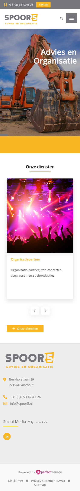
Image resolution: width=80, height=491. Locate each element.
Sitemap (40, 485)
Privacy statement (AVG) (48, 481)
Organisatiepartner (25, 259)
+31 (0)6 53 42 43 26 (21, 4)
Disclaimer (15, 481)
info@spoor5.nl (21, 403)
